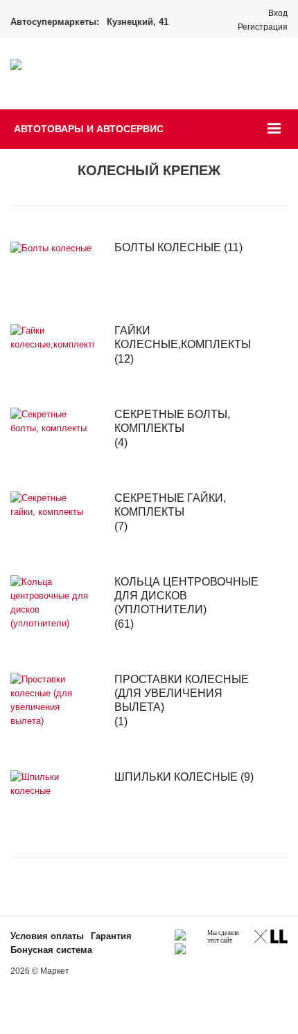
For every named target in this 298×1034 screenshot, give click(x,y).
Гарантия (111, 936)
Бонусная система (51, 950)
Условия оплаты (47, 936)
